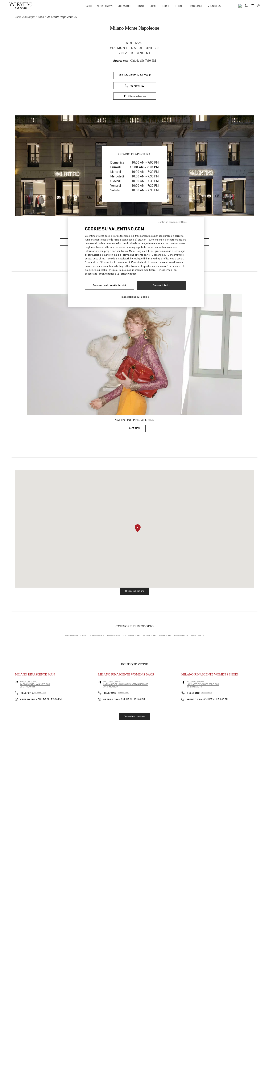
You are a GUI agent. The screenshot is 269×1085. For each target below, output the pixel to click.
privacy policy (128, 273)
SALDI (88, 6)
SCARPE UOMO (149, 635)
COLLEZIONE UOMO (132, 635)
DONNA (140, 6)
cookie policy (106, 273)
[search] (240, 6)
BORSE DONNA (113, 635)
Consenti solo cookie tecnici (109, 285)
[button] (138, 528)
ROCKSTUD (124, 6)
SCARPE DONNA (97, 635)
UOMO (153, 6)
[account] (252, 5)
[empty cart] (259, 6)
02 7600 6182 (137, 85)
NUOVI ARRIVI (104, 6)
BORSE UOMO (165, 635)
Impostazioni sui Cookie (135, 296)
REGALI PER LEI (197, 635)
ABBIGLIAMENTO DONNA (75, 635)
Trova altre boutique (134, 716)
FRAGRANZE (196, 6)
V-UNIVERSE (215, 6)
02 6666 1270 (40, 692)
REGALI (179, 6)
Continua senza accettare (172, 221)
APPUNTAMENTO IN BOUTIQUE (135, 75)
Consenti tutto (161, 285)
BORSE (166, 6)
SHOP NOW (137, 429)
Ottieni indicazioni (142, 97)
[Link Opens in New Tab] (134, 354)
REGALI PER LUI (181, 635)
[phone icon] (246, 5)
